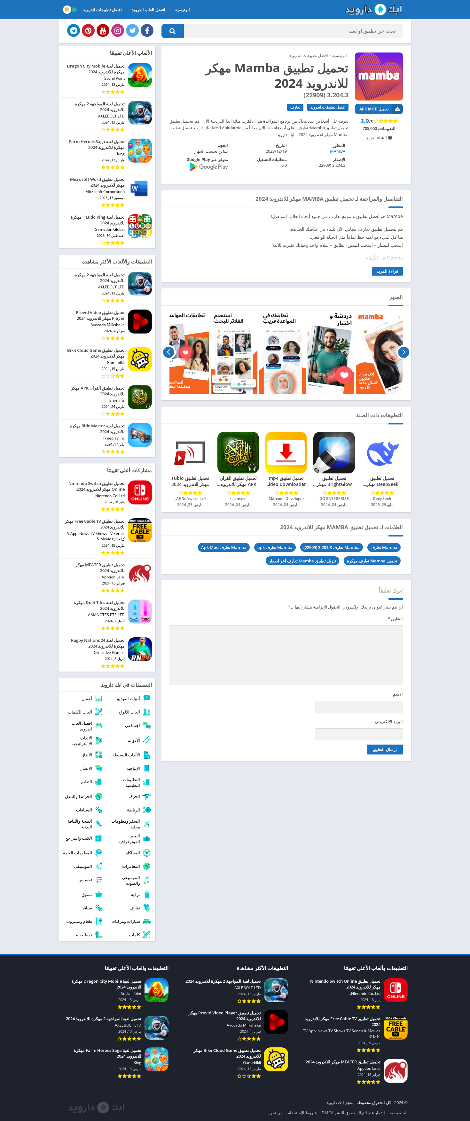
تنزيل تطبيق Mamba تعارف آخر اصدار (302, 561)
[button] (172, 31)
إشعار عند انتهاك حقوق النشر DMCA (353, 1113)
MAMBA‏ (337, 151)
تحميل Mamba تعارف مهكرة (372, 561)
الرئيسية (182, 9)
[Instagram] (117, 30)
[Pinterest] (88, 30)
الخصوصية (399, 1113)
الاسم (398, 694)
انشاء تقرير (377, 137)
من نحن (276, 1113)
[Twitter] (132, 30)
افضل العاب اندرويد (148, 9)
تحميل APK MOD (373, 109)
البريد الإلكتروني (389, 721)
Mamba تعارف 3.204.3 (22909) (331, 547)
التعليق (395, 618)
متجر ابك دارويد (339, 1102)
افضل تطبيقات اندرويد (102, 9)
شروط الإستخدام (302, 1113)
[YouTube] (103, 30)
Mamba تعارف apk (275, 547)
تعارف (295, 107)
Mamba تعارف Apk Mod (224, 547)
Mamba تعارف (384, 547)
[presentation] (403, 352)
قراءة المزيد (387, 271)
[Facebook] (147, 30)
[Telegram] (73, 30)
